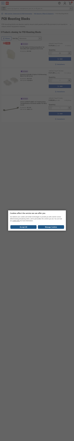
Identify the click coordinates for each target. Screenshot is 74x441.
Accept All (23, 227)
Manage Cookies (51, 227)
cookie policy (16, 221)
